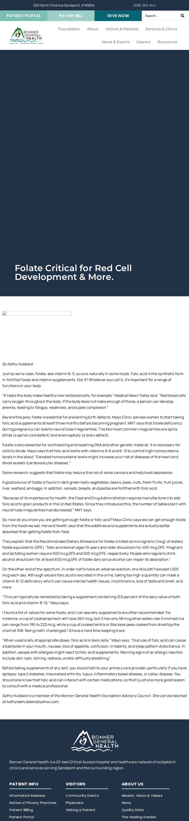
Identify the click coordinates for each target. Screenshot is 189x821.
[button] (69, 29)
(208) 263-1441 (144, 5)
